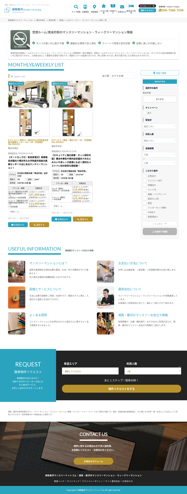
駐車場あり (153, 216)
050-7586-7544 (172, 10)
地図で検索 (161, 72)
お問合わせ (122, 12)
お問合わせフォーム (93, 461)
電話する (40, 224)
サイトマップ (73, 481)
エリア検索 (76, 12)
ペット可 (152, 189)
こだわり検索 (103, 12)
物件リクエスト (147, 10)
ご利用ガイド (113, 12)
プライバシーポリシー (92, 481)
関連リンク (59, 481)
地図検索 (94, 12)
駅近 (150, 203)
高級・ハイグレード (157, 194)
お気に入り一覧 (148, 6)
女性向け (152, 175)
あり (149, 112)
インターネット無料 (157, 207)
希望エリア (70, 363)
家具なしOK (153, 198)
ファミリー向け (155, 180)
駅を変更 (160, 99)
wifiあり (151, 212)
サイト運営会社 (112, 481)
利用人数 (132, 363)
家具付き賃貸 (131, 12)
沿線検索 (85, 12)
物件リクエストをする (121, 389)
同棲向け (152, 185)
